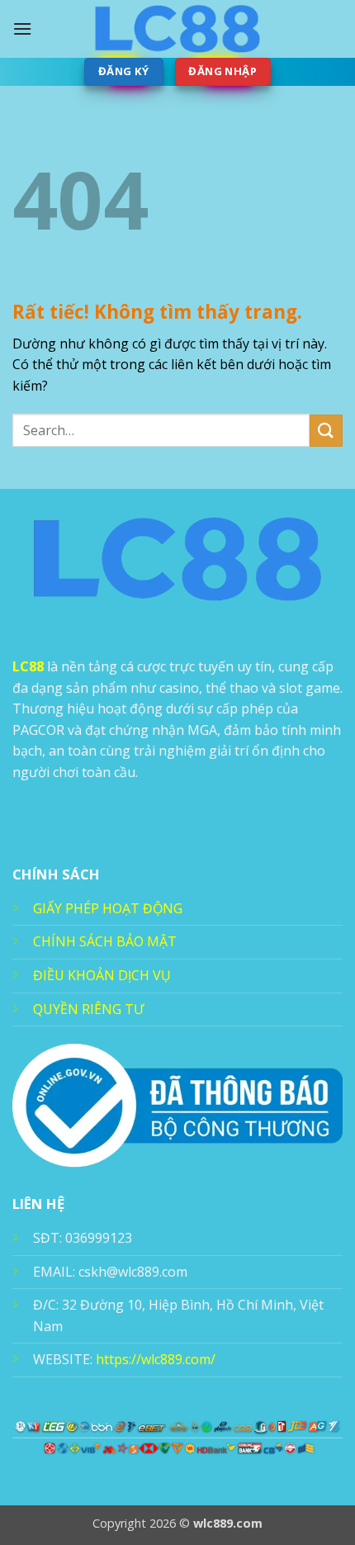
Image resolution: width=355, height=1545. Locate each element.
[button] (22, 28)
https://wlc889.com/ (155, 1359)
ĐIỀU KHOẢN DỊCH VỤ (102, 975)
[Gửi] (326, 431)
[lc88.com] (177, 29)
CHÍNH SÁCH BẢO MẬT (105, 941)
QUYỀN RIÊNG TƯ (88, 1009)
